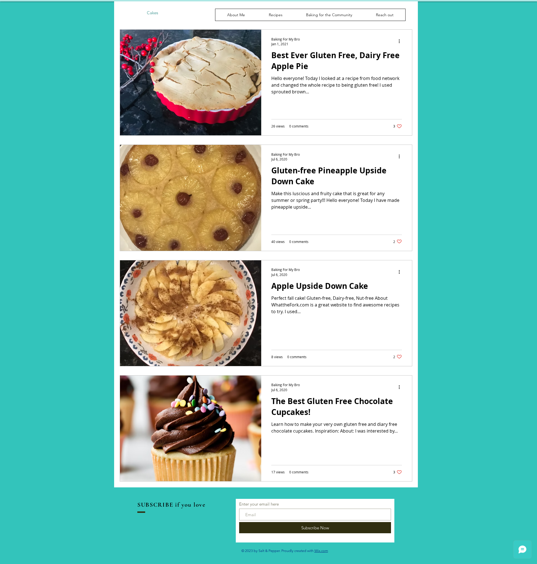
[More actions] (401, 41)
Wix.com (321, 551)
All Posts (128, 12)
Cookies (176, 12)
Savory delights (210, 12)
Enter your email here (259, 504)
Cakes (152, 12)
